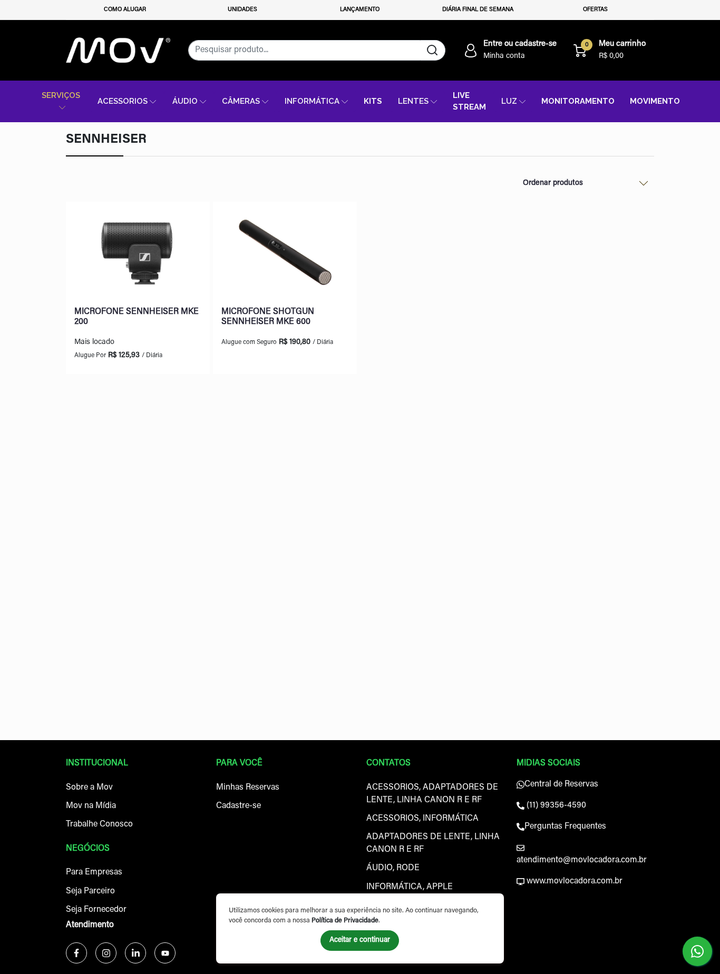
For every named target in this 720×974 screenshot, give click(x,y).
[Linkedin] (135, 952)
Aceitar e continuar (359, 940)
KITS (373, 100)
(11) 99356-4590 (555, 805)
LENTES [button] (413, 100)
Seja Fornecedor (96, 910)
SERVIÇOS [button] (61, 95)
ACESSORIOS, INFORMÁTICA (422, 818)
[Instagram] (105, 952)
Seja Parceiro (90, 891)
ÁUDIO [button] (185, 100)
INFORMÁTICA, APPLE (409, 887)
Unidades (242, 10)
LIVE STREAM (469, 101)
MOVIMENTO (655, 100)
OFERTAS (595, 10)
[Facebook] (76, 952)
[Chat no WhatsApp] (697, 951)
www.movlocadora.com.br (573, 881)
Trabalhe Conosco (99, 824)
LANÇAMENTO (360, 10)
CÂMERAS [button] (241, 100)
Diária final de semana (477, 10)
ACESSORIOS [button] (123, 100)
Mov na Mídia (91, 806)
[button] (509, 50)
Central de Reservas (561, 784)
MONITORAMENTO (578, 100)
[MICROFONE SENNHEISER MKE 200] (138, 254)
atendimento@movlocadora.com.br (582, 860)
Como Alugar (125, 10)
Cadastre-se (238, 806)
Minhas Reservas (247, 787)
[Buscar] (432, 50)
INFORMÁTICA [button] (312, 100)
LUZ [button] (509, 100)
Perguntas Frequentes (565, 826)
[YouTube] (165, 952)
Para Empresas (94, 872)
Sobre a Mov (89, 787)
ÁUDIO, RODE (393, 868)
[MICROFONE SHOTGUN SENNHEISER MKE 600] (285, 254)
